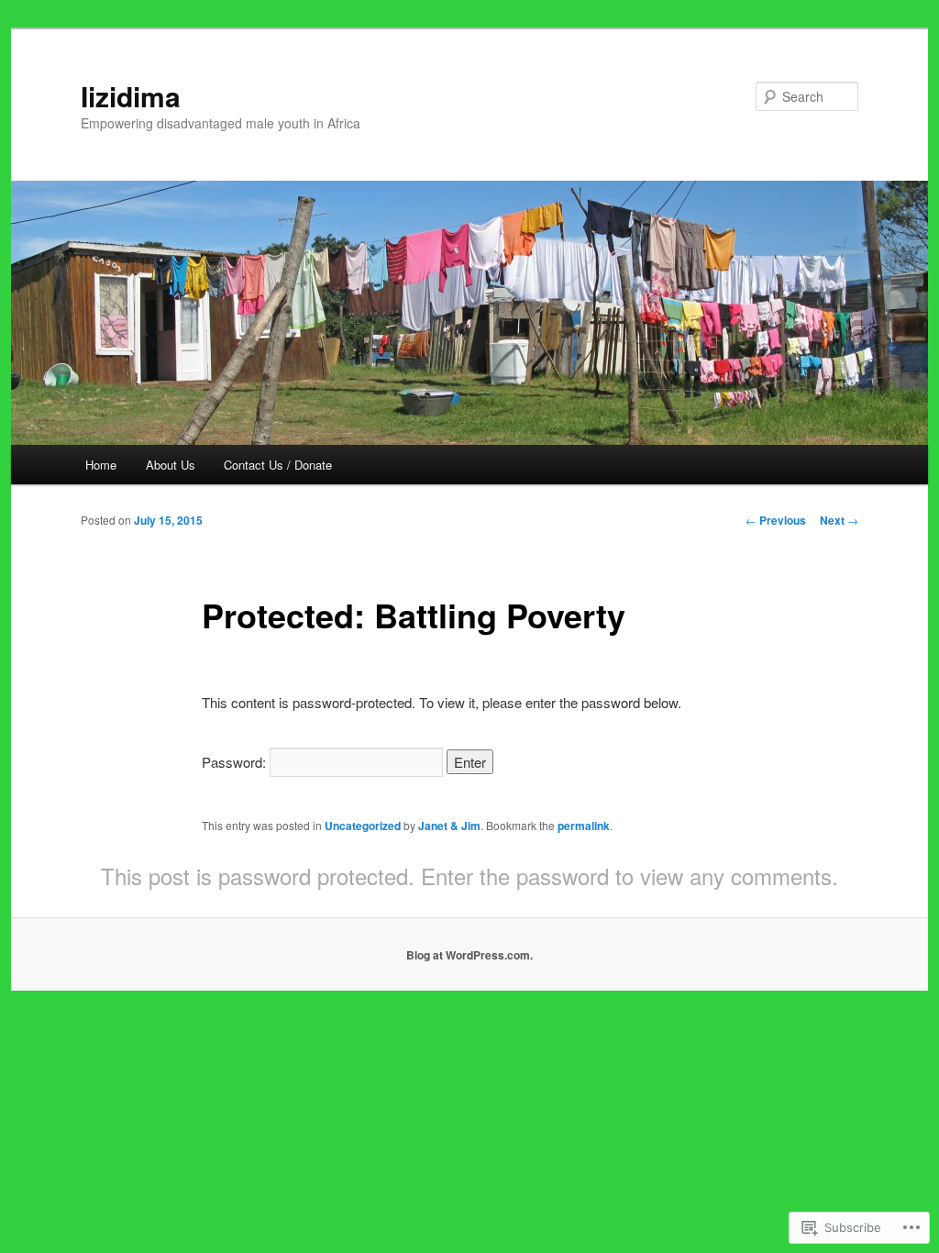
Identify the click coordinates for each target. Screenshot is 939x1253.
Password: (236, 761)
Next (839, 520)
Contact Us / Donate (278, 464)
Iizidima (131, 96)
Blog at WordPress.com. (469, 955)
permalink (584, 825)
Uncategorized (363, 825)
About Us (170, 464)
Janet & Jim (449, 825)
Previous (776, 520)
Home (100, 464)
